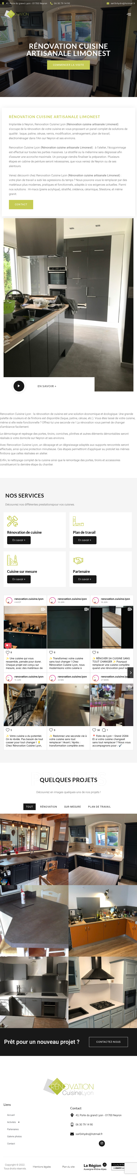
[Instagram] (102, 1143)
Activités (11, 1122)
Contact (11, 1143)
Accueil (11, 1115)
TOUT (29, 807)
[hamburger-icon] (129, 14)
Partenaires (13, 1129)
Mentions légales (42, 1166)
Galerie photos (14, 1136)
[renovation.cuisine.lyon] (9, 600)
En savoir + (18, 540)
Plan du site (68, 1166)
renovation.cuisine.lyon (29, 598)
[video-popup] (19, 386)
